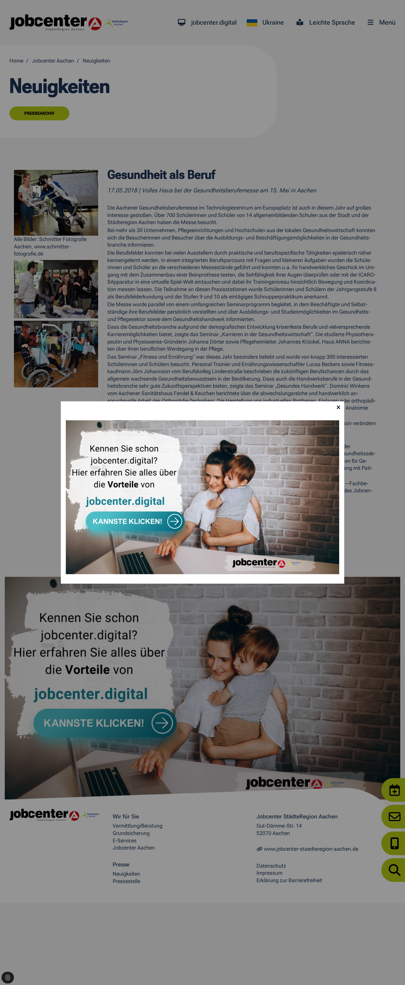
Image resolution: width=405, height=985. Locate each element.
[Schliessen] (338, 407)
